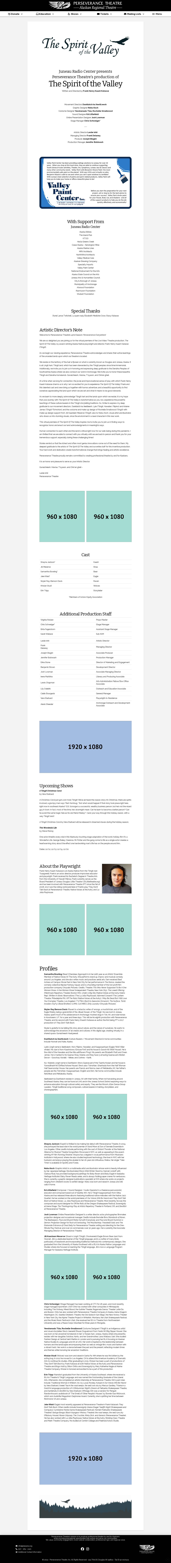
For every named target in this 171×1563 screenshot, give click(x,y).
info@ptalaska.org (25, 1546)
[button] (157, 14)
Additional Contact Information (30, 1552)
